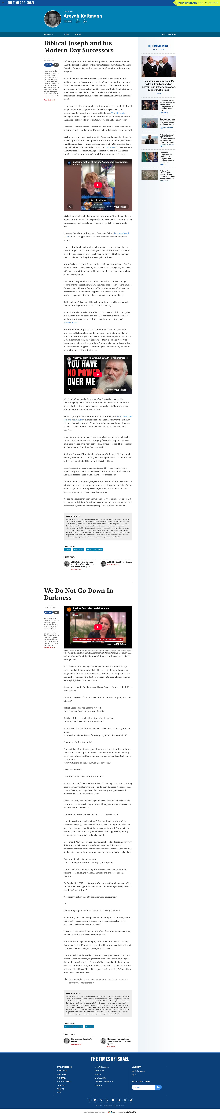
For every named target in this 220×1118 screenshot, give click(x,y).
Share (49, 65)
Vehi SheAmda (118, 112)
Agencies (162, 164)
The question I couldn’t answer (81, 1040)
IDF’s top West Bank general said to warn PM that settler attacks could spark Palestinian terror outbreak (167, 105)
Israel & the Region (64, 1067)
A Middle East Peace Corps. (119, 562)
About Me (78, 34)
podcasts (60, 1089)
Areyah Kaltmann (83, 16)
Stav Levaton (164, 112)
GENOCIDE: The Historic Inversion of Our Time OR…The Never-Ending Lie (83, 564)
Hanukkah (89, 1027)
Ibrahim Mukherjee (113, 564)
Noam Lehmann (164, 145)
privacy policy (99, 1071)
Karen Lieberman (76, 569)
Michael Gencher (76, 1044)
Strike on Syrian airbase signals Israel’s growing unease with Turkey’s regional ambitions (167, 174)
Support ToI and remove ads (208, 3)
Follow (68, 22)
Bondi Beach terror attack (73, 1027)
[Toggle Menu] (3, 3)
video (59, 1093)
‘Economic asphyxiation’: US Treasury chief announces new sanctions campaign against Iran (167, 157)
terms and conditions (102, 1067)
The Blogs (68, 11)
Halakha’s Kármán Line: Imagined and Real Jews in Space (119, 1041)
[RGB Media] (111, 1112)
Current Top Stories (158, 50)
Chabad (67, 550)
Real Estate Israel (64, 1082)
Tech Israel (61, 1078)
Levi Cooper (111, 1046)
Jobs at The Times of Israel (104, 1082)
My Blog (66, 34)
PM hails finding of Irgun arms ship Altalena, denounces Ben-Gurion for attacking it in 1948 (167, 138)
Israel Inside (61, 1074)
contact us (98, 1085)
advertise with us (100, 1078)
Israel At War (78, 550)
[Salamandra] (130, 1112)
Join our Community (187, 3)
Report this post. (49, 100)
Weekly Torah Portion (94, 550)
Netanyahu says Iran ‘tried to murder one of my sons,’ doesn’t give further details (167, 121)
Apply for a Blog (169, 34)
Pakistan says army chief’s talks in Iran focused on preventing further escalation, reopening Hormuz (159, 85)
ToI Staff (159, 93)
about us (98, 1074)
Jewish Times (62, 1071)
